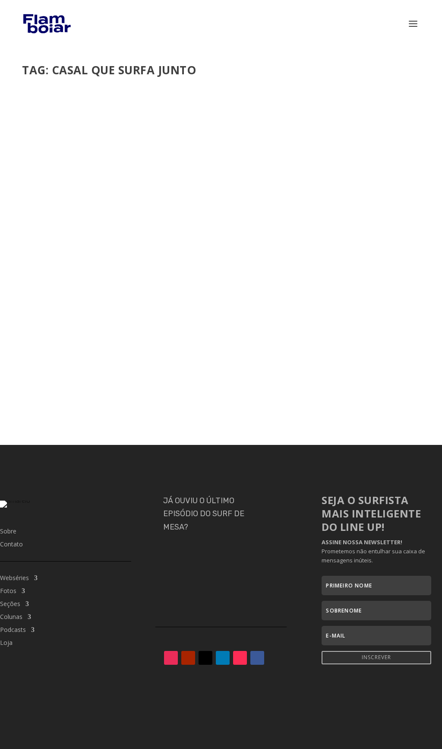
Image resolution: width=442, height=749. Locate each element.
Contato (11, 544)
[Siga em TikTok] (240, 658)
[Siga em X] (205, 658)
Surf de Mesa (219, 374)
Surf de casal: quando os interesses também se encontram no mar (165, 360)
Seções (10, 604)
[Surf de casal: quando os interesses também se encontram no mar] (221, 215)
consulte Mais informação (78, 407)
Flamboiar (53, 374)
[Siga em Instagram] (171, 658)
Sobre (8, 531)
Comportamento (127, 374)
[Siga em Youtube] (188, 658)
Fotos (8, 591)
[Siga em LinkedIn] (223, 658)
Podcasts (189, 374)
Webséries (14, 578)
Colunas (11, 617)
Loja (6, 643)
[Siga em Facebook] (257, 658)
